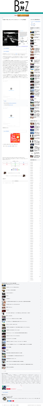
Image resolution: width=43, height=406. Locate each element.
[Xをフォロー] (13, 169)
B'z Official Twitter (18, 157)
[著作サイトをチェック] (11, 169)
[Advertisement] (15, 25)
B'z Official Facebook (5, 157)
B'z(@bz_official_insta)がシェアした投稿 (11, 125)
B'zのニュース (4, 158)
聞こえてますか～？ (33, 24)
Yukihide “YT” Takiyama (11, 158)
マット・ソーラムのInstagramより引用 (23, 46)
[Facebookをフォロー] (14, 169)
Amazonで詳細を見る (6, 48)
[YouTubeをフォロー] (17, 169)
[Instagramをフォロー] (16, 169)
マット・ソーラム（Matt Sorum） (21, 158)
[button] (15, 166)
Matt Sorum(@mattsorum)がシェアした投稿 (11, 98)
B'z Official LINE (14, 157)
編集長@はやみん (9, 397)
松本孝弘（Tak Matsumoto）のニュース (6, 159)
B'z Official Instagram (10, 157)
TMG (16, 53)
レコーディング (26, 158)
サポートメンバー (15, 158)
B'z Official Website (22, 157)
